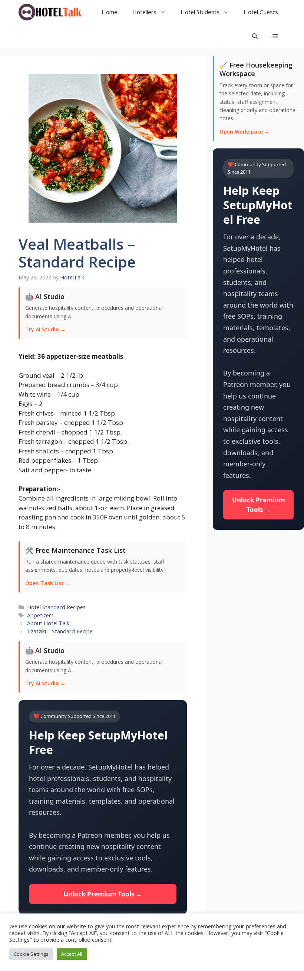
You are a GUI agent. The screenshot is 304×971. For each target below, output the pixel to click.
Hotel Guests (261, 12)
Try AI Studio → (45, 329)
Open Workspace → (244, 131)
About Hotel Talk (48, 623)
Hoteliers (144, 12)
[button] (275, 36)
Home (110, 12)
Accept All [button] (71, 954)
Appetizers (40, 615)
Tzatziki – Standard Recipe (60, 631)
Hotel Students (200, 12)
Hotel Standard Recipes (56, 607)
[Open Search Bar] (255, 36)
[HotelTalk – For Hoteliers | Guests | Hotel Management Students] (50, 12)
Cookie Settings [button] (31, 954)
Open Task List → (47, 583)
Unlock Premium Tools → (102, 894)
